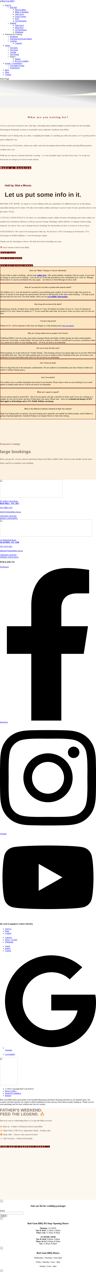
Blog (7, 70)
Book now (8, 253)
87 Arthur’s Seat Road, (9, 502)
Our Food (14, 50)
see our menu (11, 258)
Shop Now (19, 28)
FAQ (17, 19)
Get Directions (20, 21)
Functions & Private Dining (21, 39)
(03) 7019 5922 (6, 546)
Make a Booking (15, 167)
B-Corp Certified (21, 61)
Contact (8, 74)
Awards (13, 52)
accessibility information (57, 297)
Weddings (14, 37)
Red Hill (13, 7)
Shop (7, 72)
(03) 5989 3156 (6, 508)
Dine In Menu (20, 10)
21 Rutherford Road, (9, 541)
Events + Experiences (13, 63)
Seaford (13, 23)
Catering (13, 41)
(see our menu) (68, 326)
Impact (17, 59)
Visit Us (8, 5)
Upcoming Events (17, 66)
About (7, 45)
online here (41, 275)
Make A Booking (22, 12)
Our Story (14, 48)
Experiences (15, 68)
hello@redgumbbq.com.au (10, 512)
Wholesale (19, 32)
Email (2, 1211)
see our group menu (16, 265)
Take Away (19, 14)
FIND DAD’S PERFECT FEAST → (25, 1147)
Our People (14, 54)
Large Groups (20, 16)
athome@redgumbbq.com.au (11, 551)
